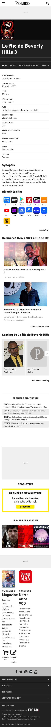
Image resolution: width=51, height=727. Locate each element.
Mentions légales (8, 724)
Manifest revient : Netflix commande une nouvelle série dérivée (24, 424)
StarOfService (34, 717)
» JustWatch (44, 230)
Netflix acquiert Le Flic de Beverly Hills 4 (25, 271)
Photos (45, 65)
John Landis (7, 102)
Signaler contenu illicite (23, 724)
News (13, 65)
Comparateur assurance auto (12, 714)
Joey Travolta (22, 110)
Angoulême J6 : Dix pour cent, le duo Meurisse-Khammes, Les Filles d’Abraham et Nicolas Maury (25, 406)
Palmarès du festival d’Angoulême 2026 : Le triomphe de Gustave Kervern (25, 418)
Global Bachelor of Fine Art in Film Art (15, 717)
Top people (7, 692)
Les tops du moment (11, 698)
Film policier (8, 149)
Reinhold (34, 110)
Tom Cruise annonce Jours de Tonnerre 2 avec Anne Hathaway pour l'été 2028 (24, 412)
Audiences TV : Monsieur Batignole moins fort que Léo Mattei (22, 311)
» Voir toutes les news (39, 327)
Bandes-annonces (28, 65)
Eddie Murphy (8, 110)
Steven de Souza (9, 118)
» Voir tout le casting (40, 381)
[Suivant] (47, 353)
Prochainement (9, 679)
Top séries (7, 686)
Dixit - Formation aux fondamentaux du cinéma (18, 719)
